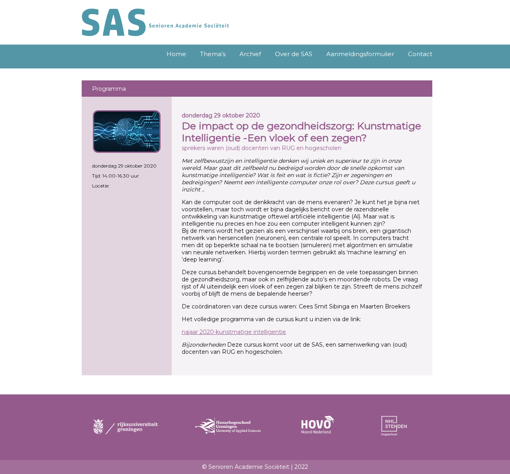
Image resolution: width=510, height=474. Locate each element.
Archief (250, 54)
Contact (420, 54)
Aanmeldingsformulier (360, 54)
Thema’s (213, 54)
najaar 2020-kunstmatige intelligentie (234, 332)
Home (176, 54)
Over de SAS (293, 54)
